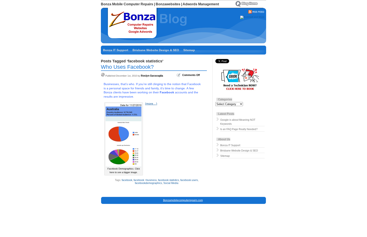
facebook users (189, 180)
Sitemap (189, 50)
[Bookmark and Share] (252, 17)
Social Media (170, 183)
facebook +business (145, 180)
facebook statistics (168, 180)
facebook (127, 180)
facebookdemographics (148, 183)
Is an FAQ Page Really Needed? (239, 129)
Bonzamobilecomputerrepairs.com (183, 200)
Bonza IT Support (115, 50)
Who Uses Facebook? (127, 67)
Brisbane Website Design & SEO (156, 50)
